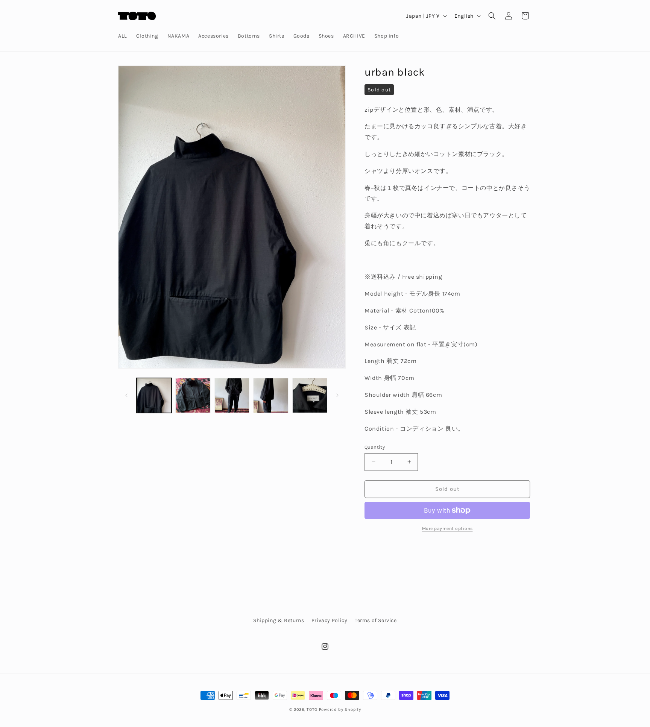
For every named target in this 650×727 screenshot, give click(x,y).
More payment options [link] (447, 528)
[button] (492, 16)
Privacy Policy (329, 620)
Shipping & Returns (278, 620)
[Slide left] (126, 395)
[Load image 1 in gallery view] (154, 395)
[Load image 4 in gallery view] (270, 395)
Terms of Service (376, 620)
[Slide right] (337, 395)
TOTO (312, 709)
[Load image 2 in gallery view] (192, 395)
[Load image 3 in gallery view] (231, 395)
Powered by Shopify (340, 709)
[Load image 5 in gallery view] (309, 395)
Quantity (374, 447)
